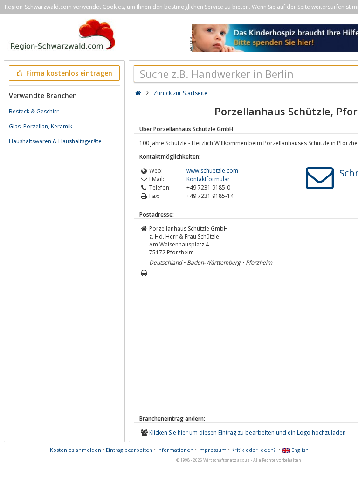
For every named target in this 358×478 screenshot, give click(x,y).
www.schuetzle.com (212, 171)
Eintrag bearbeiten (129, 449)
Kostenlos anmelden (75, 449)
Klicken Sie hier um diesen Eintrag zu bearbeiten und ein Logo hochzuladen (247, 432)
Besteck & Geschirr (34, 111)
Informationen (175, 449)
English (299, 449)
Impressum (212, 449)
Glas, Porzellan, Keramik (40, 126)
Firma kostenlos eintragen (68, 73)
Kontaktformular (208, 179)
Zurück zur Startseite (180, 93)
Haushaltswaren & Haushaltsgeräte (55, 141)
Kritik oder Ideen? (253, 449)
